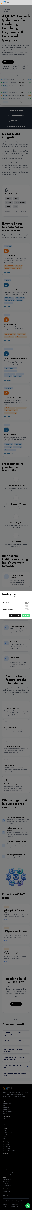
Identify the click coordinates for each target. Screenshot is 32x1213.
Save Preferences (15, 615)
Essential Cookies (7, 603)
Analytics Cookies (8, 606)
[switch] (27, 603)
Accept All (26, 615)
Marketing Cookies (8, 609)
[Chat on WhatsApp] (27, 1205)
